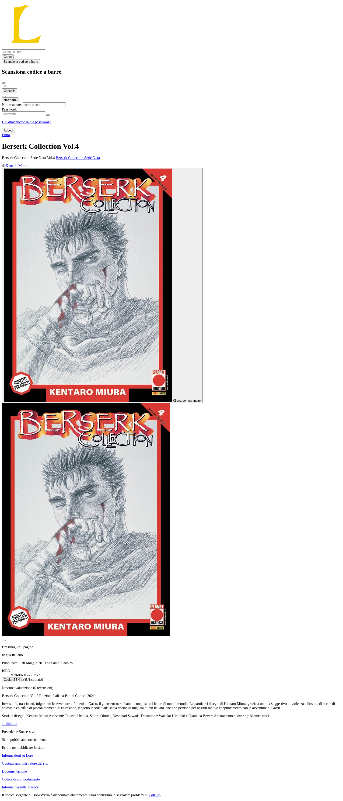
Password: (9, 109)
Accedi (8, 130)
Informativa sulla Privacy (20, 787)
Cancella (9, 91)
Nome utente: (12, 105)
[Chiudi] (4, 83)
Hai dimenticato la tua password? (26, 122)
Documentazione (14, 771)
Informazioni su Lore (17, 755)
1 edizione (9, 724)
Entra (6, 135)
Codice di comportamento (21, 779)
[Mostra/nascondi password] (48, 115)
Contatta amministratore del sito (25, 763)
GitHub (155, 795)
